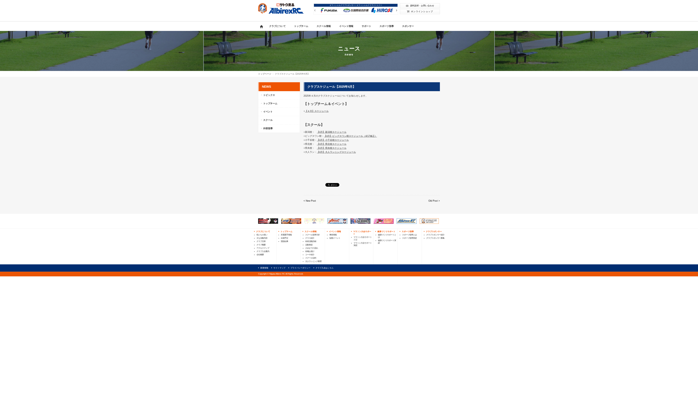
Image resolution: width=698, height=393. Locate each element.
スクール (268, 120)
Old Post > (434, 200)
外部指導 (268, 128)
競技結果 (284, 241)
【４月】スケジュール (317, 111)
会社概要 (260, 254)
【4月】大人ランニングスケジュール (336, 152)
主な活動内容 (261, 238)
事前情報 (333, 235)
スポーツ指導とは (409, 235)
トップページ (264, 74)
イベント (268, 111)
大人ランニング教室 (313, 261)
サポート (366, 26)
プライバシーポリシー (300, 268)
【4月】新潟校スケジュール (331, 132)
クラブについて (277, 26)
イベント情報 (346, 26)
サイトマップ (279, 268)
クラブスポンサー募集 (435, 238)
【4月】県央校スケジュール (331, 148)
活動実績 (308, 245)
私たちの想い (261, 235)
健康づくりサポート (386, 231)
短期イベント (334, 238)
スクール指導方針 (312, 235)
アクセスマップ (262, 248)
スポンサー (408, 26)
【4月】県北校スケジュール (331, 144)
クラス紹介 (309, 238)
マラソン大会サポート (362, 232)
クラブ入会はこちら (325, 268)
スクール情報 (324, 26)
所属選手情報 (286, 235)
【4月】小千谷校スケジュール (333, 140)
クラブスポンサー (434, 231)
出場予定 (284, 238)
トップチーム (301, 26)
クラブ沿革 (261, 241)
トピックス (269, 95)
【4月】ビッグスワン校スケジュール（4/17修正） (350, 136)
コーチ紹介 (309, 254)
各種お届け (309, 251)
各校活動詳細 (310, 241)
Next (396, 10)
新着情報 (264, 268)
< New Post (310, 200)
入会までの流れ (311, 248)
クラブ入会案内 (262, 251)
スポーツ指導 (387, 26)
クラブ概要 (261, 245)
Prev (314, 10)
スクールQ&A (310, 258)
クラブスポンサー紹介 (435, 235)
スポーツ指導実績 (409, 238)
